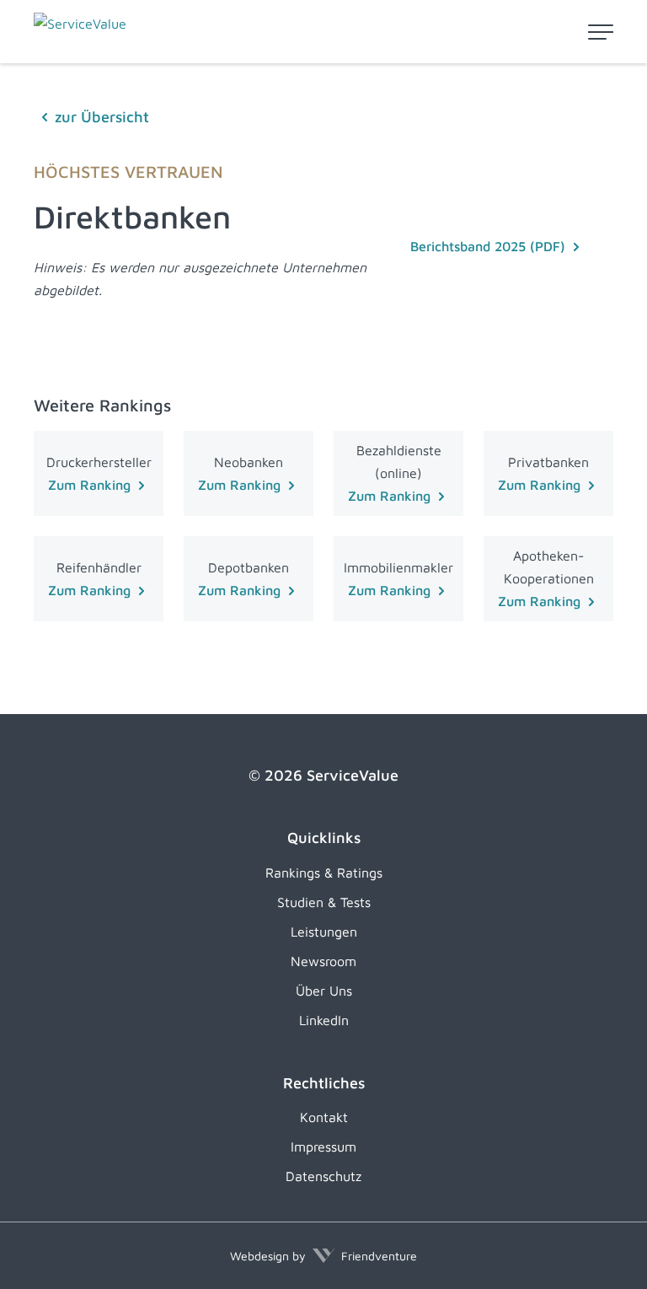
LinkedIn (324, 1020)
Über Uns (324, 990)
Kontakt (324, 1117)
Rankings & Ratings (323, 872)
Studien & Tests (324, 902)
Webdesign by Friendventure (323, 1256)
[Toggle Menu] (600, 32)
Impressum (323, 1146)
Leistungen (324, 931)
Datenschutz (323, 1176)
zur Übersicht (102, 117)
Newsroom (323, 961)
